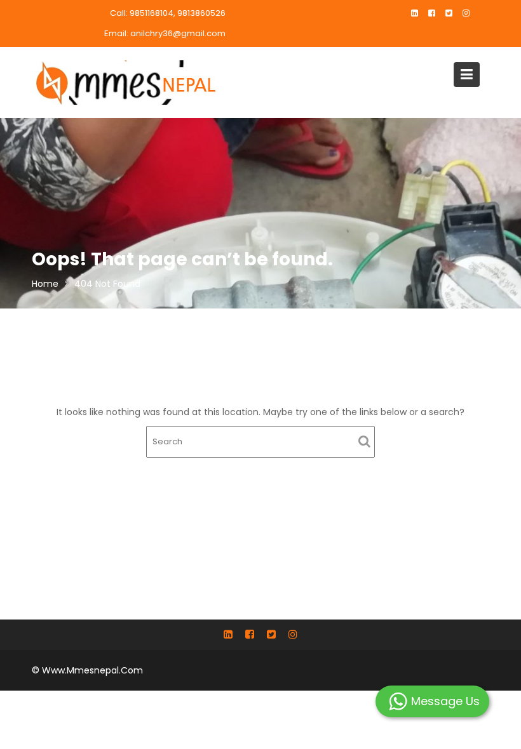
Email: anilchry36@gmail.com (165, 33)
